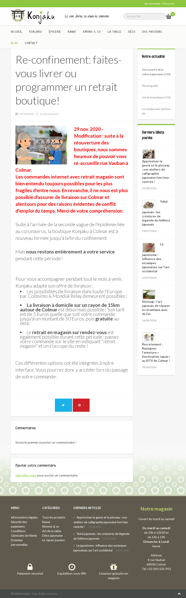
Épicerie (55, 31)
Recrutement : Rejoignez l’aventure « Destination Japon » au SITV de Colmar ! (156, 352)
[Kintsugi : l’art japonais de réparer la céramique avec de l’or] (149, 294)
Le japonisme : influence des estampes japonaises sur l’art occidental (155, 257)
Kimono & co (92, 31)
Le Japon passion (53, 540)
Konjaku (35, 31)
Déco (131, 31)
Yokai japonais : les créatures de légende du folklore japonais (156, 213)
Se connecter (152, 3)
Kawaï (72, 31)
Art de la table (51, 531)
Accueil (16, 31)
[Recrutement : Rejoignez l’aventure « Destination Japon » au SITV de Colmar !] (149, 337)
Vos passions (152, 31)
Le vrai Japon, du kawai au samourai (87, 16)
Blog (14, 43)
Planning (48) (150, 85)
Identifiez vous (26, 475)
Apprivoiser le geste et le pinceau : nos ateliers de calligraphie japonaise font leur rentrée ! (100, 522)
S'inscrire (168, 3)
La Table (114, 31)
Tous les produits (53, 517)
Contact (31, 43)
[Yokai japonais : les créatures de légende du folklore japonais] (149, 205)
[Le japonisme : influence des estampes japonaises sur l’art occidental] (149, 247)
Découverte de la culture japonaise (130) (156, 72)
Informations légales (24, 517)
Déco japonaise (52, 535)
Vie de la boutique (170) (156, 97)
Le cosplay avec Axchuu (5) (156, 111)
